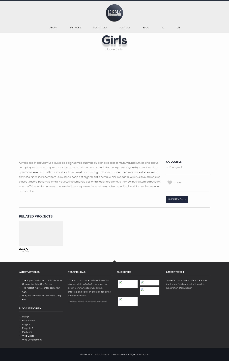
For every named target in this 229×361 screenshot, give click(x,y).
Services (75, 28)
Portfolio (100, 28)
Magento (26, 324)
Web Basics (28, 336)
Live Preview (176, 199)
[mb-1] (149, 282)
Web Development (32, 339)
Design (25, 316)
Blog (146, 28)
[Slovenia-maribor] (128, 301)
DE (178, 28)
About (53, 28)
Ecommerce (28, 320)
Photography (176, 167)
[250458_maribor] (149, 291)
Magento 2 (28, 328)
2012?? (23, 248)
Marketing (27, 332)
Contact (124, 28)
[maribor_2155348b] (128, 284)
